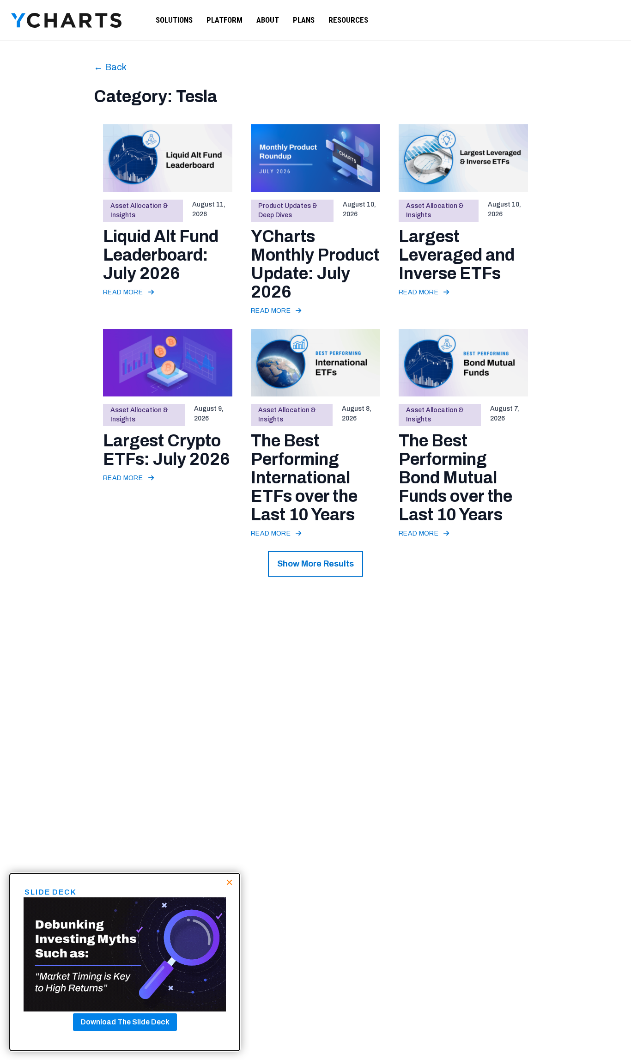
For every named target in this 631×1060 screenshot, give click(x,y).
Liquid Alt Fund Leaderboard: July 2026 (160, 255)
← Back (110, 67)
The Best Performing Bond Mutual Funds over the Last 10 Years (455, 478)
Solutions (174, 19)
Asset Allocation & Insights (139, 210)
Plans (304, 19)
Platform (224, 19)
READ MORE (124, 292)
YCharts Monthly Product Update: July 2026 (315, 264)
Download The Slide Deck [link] (125, 1022)
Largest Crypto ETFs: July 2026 (166, 450)
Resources (348, 19)
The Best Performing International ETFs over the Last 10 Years (304, 478)
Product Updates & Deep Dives (287, 210)
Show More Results (315, 563)
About (267, 19)
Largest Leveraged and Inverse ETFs (457, 255)
